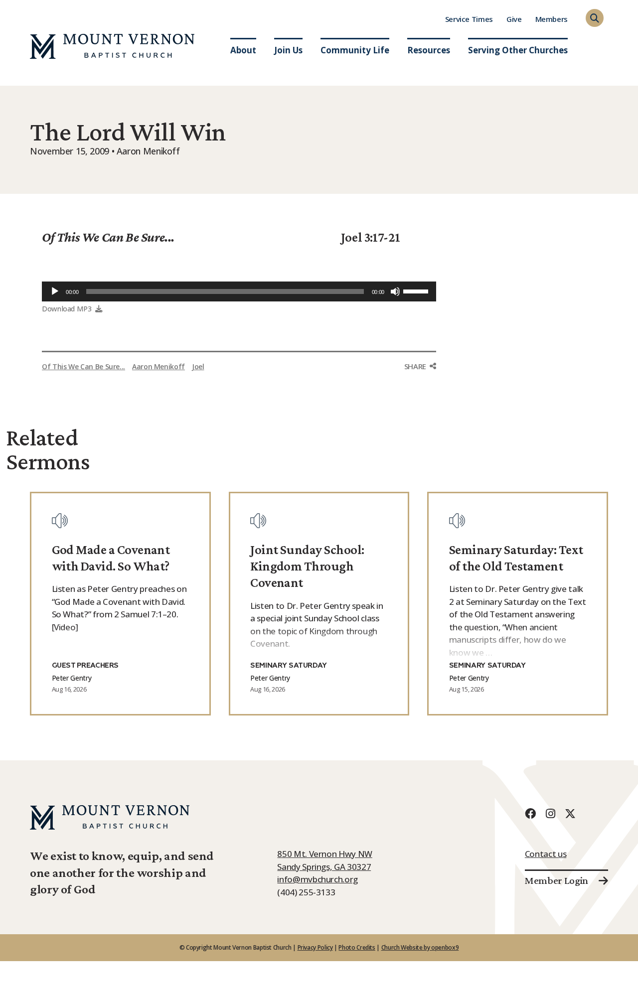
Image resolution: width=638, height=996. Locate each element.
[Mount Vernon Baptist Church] (112, 46)
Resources (428, 50)
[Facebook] (530, 813)
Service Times (469, 19)
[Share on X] (420, 406)
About (243, 50)
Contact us (545, 853)
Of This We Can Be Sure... (108, 237)
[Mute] (395, 291)
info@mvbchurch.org (317, 879)
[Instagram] (550, 813)
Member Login (556, 880)
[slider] (417, 290)
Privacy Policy (315, 947)
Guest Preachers (85, 665)
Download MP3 (67, 308)
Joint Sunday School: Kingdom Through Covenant (307, 566)
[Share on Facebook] (420, 385)
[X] (570, 813)
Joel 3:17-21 (370, 237)
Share (415, 366)
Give (514, 19)
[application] (239, 291)
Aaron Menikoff (158, 366)
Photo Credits (356, 947)
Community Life (354, 50)
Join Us (288, 50)
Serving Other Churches (518, 50)
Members (551, 19)
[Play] (55, 291)
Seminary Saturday (288, 665)
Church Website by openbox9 (420, 947)
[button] (595, 18)
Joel (198, 366)
